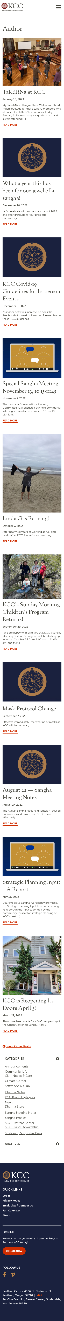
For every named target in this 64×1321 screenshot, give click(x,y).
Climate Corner (15, 1081)
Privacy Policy (11, 1200)
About (6, 1215)
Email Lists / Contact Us (18, 1205)
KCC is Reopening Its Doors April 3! (28, 1004)
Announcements (16, 1066)
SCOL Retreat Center (19, 1123)
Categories (14, 1058)
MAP (39, 1295)
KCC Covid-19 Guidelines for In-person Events (31, 291)
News (9, 1102)
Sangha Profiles (15, 1118)
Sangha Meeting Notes (21, 1113)
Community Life (16, 1071)
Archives (12, 1144)
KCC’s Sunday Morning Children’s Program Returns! (31, 612)
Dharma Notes (15, 1092)
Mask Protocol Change (29, 709)
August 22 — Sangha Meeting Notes (27, 794)
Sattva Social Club (17, 1086)
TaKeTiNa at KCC (24, 92)
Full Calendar (11, 1210)
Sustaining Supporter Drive (23, 1133)
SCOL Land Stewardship (22, 1127)
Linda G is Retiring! (26, 519)
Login (6, 1195)
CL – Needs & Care (18, 1076)
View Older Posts (18, 1046)
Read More (10, 125)
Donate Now (14, 1251)
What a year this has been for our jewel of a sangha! (28, 191)
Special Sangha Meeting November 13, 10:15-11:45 (30, 387)
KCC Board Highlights (20, 1097)
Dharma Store (14, 1106)
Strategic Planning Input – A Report (31, 886)
